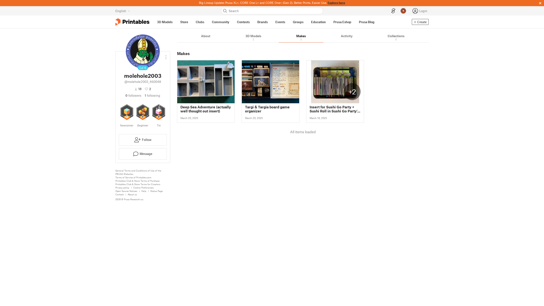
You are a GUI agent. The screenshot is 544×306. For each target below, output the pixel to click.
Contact (119, 194)
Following (152, 95)
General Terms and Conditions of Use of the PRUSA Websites (138, 172)
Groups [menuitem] (298, 22)
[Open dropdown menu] (166, 55)
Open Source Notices (126, 191)
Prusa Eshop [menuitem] (342, 22)
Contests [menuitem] (243, 22)
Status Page (156, 191)
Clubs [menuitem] (200, 22)
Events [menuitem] (280, 22)
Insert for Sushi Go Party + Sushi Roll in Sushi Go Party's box (334, 109)
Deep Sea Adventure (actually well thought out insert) (205, 109)
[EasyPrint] (393, 11)
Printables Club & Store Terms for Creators (137, 184)
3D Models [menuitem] (165, 22)
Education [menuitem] (318, 22)
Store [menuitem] (184, 22)
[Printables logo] (132, 22)
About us (132, 194)
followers (133, 95)
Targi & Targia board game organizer (267, 109)
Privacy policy (122, 187)
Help (143, 191)
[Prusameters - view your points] (403, 11)
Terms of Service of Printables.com (133, 177)
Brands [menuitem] (262, 22)
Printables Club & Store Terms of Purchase (137, 180)
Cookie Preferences (143, 187)
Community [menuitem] (220, 22)
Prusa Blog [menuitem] (366, 22)
